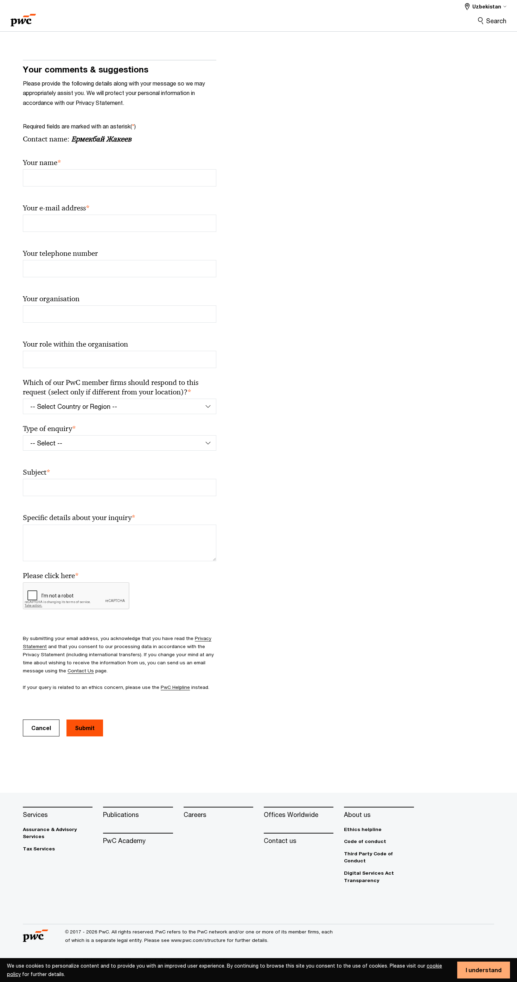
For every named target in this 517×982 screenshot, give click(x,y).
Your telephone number (60, 253)
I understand (484, 970)
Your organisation (51, 298)
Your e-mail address (56, 208)
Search (496, 21)
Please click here (51, 576)
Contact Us (81, 670)
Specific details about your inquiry (79, 517)
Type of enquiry (49, 428)
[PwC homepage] (23, 17)
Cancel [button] (41, 727)
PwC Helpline (175, 687)
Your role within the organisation (75, 344)
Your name (42, 162)
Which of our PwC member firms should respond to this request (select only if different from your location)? (110, 387)
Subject (36, 472)
